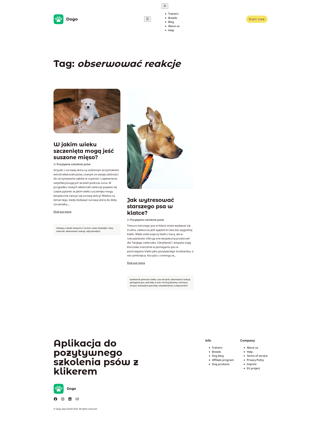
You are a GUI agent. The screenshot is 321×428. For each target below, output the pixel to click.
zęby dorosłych (93, 231)
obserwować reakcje (75, 231)
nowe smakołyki (99, 228)
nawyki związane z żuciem (78, 228)
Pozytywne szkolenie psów (73, 164)
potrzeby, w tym (153, 282)
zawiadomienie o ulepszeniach (173, 285)
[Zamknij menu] (165, 6)
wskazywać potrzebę (147, 285)
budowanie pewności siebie (143, 279)
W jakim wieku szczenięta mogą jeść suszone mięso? (84, 151)
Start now (257, 19)
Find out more (62, 212)
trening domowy (169, 282)
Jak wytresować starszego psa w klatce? (150, 206)
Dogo (72, 19)
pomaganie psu (137, 282)
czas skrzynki (163, 279)
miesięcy (60, 228)
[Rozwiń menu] (147, 19)
